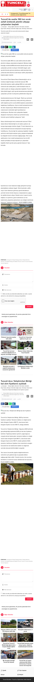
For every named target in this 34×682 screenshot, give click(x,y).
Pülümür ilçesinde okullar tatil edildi (8, 338)
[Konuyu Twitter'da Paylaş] (6, 47)
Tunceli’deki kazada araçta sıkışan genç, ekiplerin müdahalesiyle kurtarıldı (25, 645)
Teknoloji (24, 28)
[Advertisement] (17, 166)
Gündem (27, 26)
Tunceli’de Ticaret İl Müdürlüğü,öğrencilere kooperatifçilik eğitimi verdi (8, 646)
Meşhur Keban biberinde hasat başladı (25, 352)
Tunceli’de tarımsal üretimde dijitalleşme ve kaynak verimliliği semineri (9, 352)
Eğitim (13, 26)
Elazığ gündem (18, 259)
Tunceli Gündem (29, 261)
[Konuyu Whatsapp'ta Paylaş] (10, 47)
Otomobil (13, 28)
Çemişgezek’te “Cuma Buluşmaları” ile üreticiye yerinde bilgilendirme (20, 14)
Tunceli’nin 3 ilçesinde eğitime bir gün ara (25, 338)
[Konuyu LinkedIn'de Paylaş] (14, 47)
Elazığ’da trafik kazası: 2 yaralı (25, 630)
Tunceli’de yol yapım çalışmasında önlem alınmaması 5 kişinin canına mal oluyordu (25, 663)
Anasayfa (4, 26)
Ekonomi (17, 26)
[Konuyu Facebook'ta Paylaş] (2, 47)
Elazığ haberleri (26, 259)
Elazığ (13, 259)
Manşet (9, 28)
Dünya (9, 26)
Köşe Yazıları (4, 28)
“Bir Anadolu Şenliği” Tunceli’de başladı (8, 661)
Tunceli (23, 261)
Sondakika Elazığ (8, 261)
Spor (20, 28)
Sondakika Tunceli (17, 261)
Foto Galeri (22, 26)
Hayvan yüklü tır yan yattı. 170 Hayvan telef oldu (8, 630)
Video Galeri (29, 28)
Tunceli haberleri (4, 263)
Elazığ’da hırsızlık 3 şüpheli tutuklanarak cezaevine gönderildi (9, 368)
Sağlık (17, 28)
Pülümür (3, 261)
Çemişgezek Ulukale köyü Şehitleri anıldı (25, 367)
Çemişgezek (9, 259)
